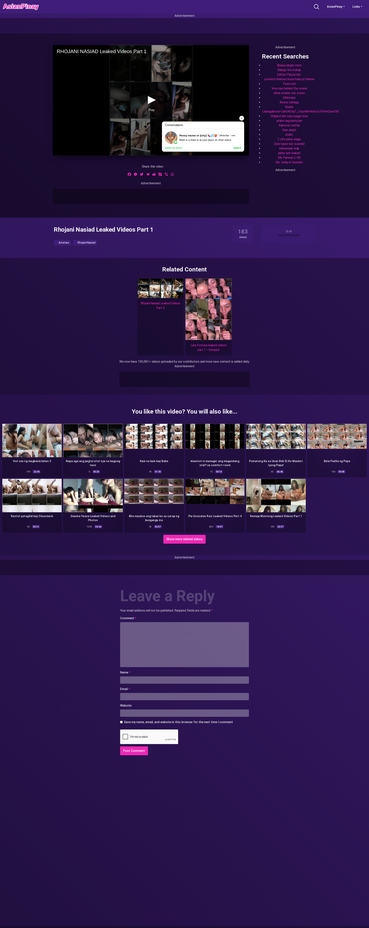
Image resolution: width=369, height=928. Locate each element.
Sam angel (289, 130)
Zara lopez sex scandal (289, 144)
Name (125, 672)
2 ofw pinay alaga (289, 139)
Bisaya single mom (289, 65)
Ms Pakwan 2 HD (289, 157)
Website (125, 705)
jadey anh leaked (289, 153)
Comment (128, 618)
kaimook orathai (289, 125)
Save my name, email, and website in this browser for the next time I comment (178, 722)
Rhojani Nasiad (86, 242)
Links (356, 6)
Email (125, 689)
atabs (289, 134)
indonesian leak (289, 148)
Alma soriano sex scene (289, 93)
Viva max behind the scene (289, 88)
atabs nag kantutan (289, 121)
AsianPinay (334, 6)
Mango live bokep (289, 70)
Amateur (63, 242)
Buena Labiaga (289, 102)
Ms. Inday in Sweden (289, 162)
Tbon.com (289, 84)
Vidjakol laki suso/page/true (289, 116)
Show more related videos (184, 539)
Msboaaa (289, 97)
